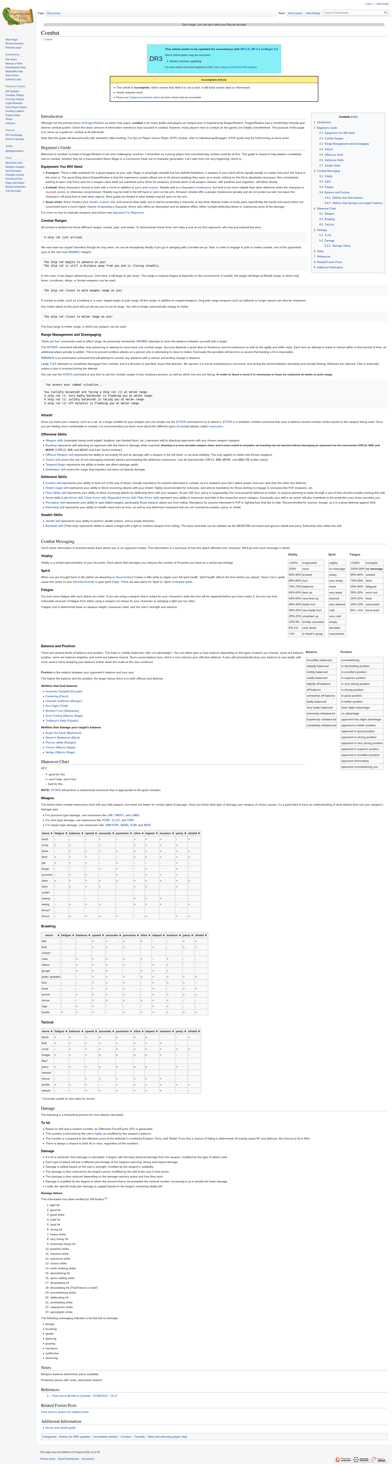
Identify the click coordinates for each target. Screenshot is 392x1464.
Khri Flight (52, 705)
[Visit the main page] (18, 16)
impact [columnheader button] (150, 833)
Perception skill (55, 502)
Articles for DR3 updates (74, 1436)
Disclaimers (88, 1458)
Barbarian (71, 710)
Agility (98, 1133)
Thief (63, 705)
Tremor (50, 747)
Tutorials (139, 1436)
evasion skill (107, 202)
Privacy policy (47, 1458)
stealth (93, 202)
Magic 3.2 (271, 49)
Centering (52, 696)
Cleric (273, 577)
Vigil (115, 581)
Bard (75, 737)
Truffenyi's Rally (56, 720)
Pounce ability (54, 742)
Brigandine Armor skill (122, 497)
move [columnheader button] (45, 833)
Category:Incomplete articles (145, 97)
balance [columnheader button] (74, 833)
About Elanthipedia (68, 1458)
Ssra (197, 492)
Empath (76, 691)
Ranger (76, 701)
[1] (106, 1198)
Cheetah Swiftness (58, 701)
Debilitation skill (55, 469)
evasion (153, 187)
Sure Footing (54, 715)
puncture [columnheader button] (122, 833)
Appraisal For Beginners (128, 212)
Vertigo (50, 752)
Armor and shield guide (61, 1427)
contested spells (182, 581)
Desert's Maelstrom (58, 737)
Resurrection (124, 577)
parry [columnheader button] (179, 833)
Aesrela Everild (83, 581)
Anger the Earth (56, 732)
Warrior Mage (73, 715)
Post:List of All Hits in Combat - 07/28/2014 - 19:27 (85, 1395)
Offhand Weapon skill (59, 454)
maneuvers (215, 426)
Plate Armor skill (147, 497)
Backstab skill (54, 525)
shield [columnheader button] (192, 833)
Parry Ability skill (56, 492)
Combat (126, 1436)
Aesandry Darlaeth (58, 691)
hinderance (204, 187)
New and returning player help (167, 1436)
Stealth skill (53, 521)
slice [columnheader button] (137, 833)
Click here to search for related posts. (65, 1412)
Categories (49, 1436)
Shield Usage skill (57, 487)
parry (138, 187)
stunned (51, 192)
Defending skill (55, 507)
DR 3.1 (255, 49)
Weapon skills (54, 440)
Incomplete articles (105, 1436)
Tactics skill (53, 459)
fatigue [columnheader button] (59, 833)
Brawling (51, 445)
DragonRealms (94, 122)
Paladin (72, 720)
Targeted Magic (56, 464)
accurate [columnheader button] (105, 833)
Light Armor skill (72, 497)
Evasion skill (53, 483)
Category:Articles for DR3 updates (238, 67)
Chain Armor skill (95, 497)
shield (113, 187)
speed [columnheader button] (89, 833)
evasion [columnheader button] (165, 833)
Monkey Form (54, 710)
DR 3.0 (245, 49)
